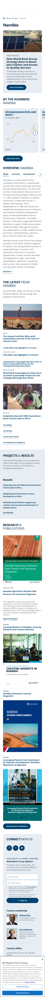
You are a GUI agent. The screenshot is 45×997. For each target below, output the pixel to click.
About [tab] (5, 174)
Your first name (14, 883)
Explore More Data (12, 158)
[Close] (42, 959)
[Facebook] (9, 848)
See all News (7, 431)
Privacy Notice (31, 887)
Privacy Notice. (30, 982)
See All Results (8, 512)
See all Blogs (7, 425)
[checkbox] (7, 894)
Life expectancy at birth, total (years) (20, 113)
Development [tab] (29, 174)
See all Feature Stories (11, 437)
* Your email (13, 877)
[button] (35, 132)
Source (7, 149)
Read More (7, 271)
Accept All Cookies (22, 993)
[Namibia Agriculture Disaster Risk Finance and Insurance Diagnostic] (22, 559)
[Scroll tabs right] (40, 174)
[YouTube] (22, 848)
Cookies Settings (22, 987)
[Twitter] (15, 848)
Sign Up (24, 900)
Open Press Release (16, 87)
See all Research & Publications (14, 442)
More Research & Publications (16, 826)
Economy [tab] (16, 174)
